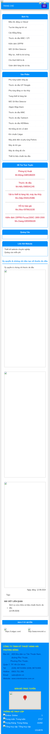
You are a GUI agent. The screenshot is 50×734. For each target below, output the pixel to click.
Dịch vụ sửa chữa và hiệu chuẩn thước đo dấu (26, 606)
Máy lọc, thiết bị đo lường (19, 55)
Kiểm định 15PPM (16, 44)
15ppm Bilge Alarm (16, 107)
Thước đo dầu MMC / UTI (19, 38)
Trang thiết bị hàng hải (18, 96)
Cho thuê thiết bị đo (16, 60)
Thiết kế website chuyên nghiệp (17, 249)
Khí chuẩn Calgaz (16, 134)
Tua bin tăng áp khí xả (18, 27)
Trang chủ (8, 6)
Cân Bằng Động (15, 33)
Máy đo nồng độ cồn (17, 151)
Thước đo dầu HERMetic (19, 123)
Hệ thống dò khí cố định (18, 129)
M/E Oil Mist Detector (17, 49)
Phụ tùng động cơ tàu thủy (19, 91)
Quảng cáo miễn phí (12, 252)
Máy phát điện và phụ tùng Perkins (23, 140)
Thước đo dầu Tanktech (18, 118)
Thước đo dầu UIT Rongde (19, 85)
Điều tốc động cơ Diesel (18, 22)
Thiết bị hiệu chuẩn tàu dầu (19, 156)
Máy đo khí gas (15, 145)
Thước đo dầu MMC (17, 112)
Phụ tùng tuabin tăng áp (18, 80)
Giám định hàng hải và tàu (19, 65)
